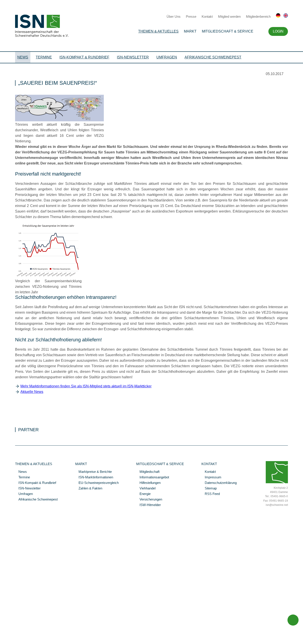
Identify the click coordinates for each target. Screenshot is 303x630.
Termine (44, 57)
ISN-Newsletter (133, 57)
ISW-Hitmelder (148, 505)
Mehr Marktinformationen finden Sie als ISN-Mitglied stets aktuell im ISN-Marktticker (86, 386)
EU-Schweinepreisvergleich (97, 483)
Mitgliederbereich (258, 16)
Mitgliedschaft (147, 472)
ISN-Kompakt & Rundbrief (84, 57)
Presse (191, 16)
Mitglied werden (229, 16)
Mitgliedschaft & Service (227, 31)
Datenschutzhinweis (14, 620)
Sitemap (209, 488)
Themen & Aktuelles (158, 31)
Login (278, 31)
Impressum (211, 477)
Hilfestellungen (148, 483)
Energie (143, 494)
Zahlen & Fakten (88, 488)
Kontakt (207, 16)
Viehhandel (145, 488)
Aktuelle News (31, 392)
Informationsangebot (152, 477)
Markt (190, 31)
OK (2, 626)
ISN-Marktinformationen (94, 477)
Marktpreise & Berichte (93, 472)
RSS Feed (210, 494)
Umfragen (166, 57)
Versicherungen (149, 499)
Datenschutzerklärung (219, 483)
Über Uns (174, 16)
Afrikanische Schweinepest (213, 57)
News (22, 57)
